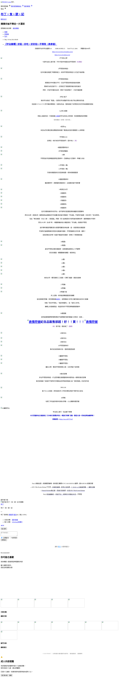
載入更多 (3, 528)
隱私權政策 (73, 653)
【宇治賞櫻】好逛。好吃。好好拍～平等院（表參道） (30, 44)
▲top (2, 525)
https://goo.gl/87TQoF (66, 419)
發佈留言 (3, 540)
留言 (15, 514)
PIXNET (49, 653)
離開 (10, 675)
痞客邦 (11, 514)
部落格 (6, 34)
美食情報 (16, 28)
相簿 (5, 32)
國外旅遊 (15, 520)
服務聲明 (80, 653)
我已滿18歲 (4, 675)
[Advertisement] (16, 583)
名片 (5, 36)
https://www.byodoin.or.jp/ (62, 55)
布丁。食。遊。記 (12, 14)
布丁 (2, 504)
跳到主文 (4, 19)
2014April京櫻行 (17, 522)
